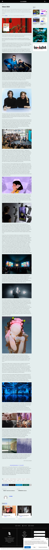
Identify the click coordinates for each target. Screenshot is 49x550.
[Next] (17, 519)
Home (3, 4)
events (15, 480)
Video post (24, 532)
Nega (34, 547)
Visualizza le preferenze (43, 547)
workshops (14, 481)
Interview (24, 536)
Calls (35, 13)
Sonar (10, 481)
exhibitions (17, 15)
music (23, 480)
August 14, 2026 (10, 516)
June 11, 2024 (11, 15)
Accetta (27, 547)
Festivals (21, 15)
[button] (47, 539)
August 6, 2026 (25, 516)
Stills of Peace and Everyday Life (24, 515)
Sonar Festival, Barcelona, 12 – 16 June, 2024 (17, 465)
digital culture (10, 480)
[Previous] (16, 519)
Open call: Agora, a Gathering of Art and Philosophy (43, 24)
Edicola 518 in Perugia (6, 515)
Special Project (24, 535)
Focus (23, 15)
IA (20, 480)
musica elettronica (5, 481)
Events (5, 4)
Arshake (6, 15)
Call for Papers (35, 15)
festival (18, 480)
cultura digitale (4, 480)
